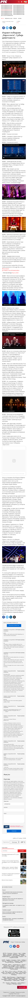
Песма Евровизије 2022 (6, 7)
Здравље (5, 966)
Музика (23, 964)
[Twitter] (7, 27)
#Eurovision (5, 269)
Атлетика (17, 961)
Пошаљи (14, 831)
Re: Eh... (4, 916)
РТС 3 (14, 971)
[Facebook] (3, 27)
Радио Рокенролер (12, 979)
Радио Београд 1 (11, 977)
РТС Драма (8, 972)
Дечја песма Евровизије (7, 15)
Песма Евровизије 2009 (6, 14)
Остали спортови (9, 962)
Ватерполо (10, 961)
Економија (21, 954)
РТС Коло (5, 973)
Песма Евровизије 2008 (18, 14)
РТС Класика (23, 972)
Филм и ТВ (11, 966)
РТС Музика (19, 973)
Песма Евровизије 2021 (18, 7)
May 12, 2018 (15, 273)
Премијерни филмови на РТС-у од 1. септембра (10, 855)
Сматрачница (14, 956)
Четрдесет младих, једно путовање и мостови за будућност (11, 874)
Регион (15, 953)
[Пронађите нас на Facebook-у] (14, 946)
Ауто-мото (22, 961)
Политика (9, 953)
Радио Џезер (16, 980)
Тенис (18, 960)
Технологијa (7, 965)
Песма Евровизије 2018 (6, 9)
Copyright (12, 992)
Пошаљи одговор (20, 629)
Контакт (8, 982)
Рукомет (4, 961)
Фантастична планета (7, 880)
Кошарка (13, 960)
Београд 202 (17, 978)
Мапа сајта (22, 987)
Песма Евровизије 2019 (18, 8)
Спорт (3, 960)
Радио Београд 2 (21, 977)
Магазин (4, 964)
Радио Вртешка (8, 980)
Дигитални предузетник (7, 968)
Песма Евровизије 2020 (6, 8)
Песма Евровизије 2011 (6, 13)
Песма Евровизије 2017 (18, 9)
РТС (4, 982)
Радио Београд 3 (8, 978)
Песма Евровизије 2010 (18, 13)
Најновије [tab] (4, 847)
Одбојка (24, 960)
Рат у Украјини (16, 955)
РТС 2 (10, 971)
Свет (19, 953)
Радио (4, 977)
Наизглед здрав (14, 969)
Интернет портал (17, 984)
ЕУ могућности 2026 (18, 957)
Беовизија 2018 (8, 18)
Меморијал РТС (19, 962)
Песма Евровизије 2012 (18, 12)
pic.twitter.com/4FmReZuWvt (10, 270)
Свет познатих (20, 965)
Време (22, 955)
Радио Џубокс (22, 979)
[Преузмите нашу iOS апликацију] (14, 931)
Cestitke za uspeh (7, 910)
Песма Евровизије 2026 (6, 5)
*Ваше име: (6, 801)
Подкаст (21, 956)
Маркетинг (13, 982)
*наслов (5, 807)
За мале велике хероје (20, 968)
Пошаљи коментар (14, 625)
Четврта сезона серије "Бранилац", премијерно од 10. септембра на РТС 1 (11, 862)
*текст (5, 813)
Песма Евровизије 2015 (18, 11)
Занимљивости (16, 964)
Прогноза (6, 842)
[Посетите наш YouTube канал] (18, 946)
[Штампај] (14, 27)
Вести (2, 18)
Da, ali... (4, 890)
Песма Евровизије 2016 (6, 11)
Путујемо (13, 965)
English (15, 18)
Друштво (15, 954)
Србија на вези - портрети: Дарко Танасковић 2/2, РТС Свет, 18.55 (10, 868)
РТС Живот (15, 972)
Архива (19, 18)
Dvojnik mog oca (6, 896)
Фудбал (8, 960)
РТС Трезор (12, 973)
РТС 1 (6, 971)
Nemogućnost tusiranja (8, 903)
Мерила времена (7, 955)
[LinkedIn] (10, 27)
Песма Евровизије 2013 (6, 12)
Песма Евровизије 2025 (18, 5)
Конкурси (9, 984)
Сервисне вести (6, 956)
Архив (22, 980)
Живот (9, 964)
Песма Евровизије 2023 (18, 6)
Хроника (9, 954)
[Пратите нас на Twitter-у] (10, 946)
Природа (22, 966)
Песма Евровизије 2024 (6, 6)
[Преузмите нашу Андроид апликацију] (14, 935)
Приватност (6, 992)
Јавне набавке (21, 982)
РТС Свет (20, 971)
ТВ (3, 971)
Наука (17, 966)
